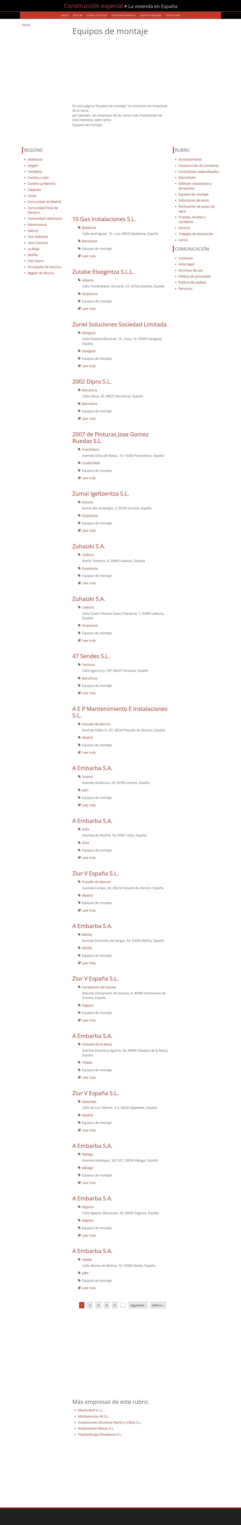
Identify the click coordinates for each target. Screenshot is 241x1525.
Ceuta (32, 196)
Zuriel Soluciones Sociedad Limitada (119, 324)
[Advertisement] (45, 85)
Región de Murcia (41, 273)
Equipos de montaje (193, 194)
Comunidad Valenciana (45, 218)
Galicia (33, 230)
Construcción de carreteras (199, 165)
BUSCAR (77, 15)
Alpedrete (89, 1101)
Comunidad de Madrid (44, 202)
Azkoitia (88, 280)
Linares (87, 776)
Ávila (85, 843)
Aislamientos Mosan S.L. (96, 1428)
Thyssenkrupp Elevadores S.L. (100, 1434)
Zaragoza (88, 333)
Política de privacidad (194, 276)
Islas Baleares (38, 236)
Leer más (89, 256)
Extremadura (37, 224)
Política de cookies (192, 282)
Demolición (187, 177)
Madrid (87, 737)
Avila (85, 829)
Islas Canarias (38, 243)
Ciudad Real (91, 463)
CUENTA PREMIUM (150, 15)
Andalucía (35, 159)
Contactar (186, 258)
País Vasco (36, 261)
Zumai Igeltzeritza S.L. (100, 493)
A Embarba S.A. (92, 768)
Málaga (87, 1168)
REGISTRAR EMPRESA (123, 15)
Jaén (85, 790)
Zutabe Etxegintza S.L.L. (103, 271)
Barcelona (89, 241)
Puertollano (90, 449)
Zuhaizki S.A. (88, 546)
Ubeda (87, 1259)
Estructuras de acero (194, 200)
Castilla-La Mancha (42, 183)
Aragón (33, 165)
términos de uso (191, 270)
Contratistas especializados (199, 171)
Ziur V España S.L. (95, 873)
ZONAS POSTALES (97, 15)
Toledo (87, 1062)
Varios (183, 240)
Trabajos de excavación (196, 234)
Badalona (89, 227)
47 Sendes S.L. (91, 656)
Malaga (87, 1154)
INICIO (65, 15)
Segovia (88, 1005)
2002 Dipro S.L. (92, 381)
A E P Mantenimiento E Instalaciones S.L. (119, 712)
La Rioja (33, 249)
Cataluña (34, 190)
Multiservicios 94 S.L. (93, 1416)
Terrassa (88, 664)
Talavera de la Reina (97, 1044)
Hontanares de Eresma (99, 987)
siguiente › (138, 1305)
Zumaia (87, 502)
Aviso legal (186, 264)
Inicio (26, 25)
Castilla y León (38, 177)
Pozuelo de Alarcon (96, 724)
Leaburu (88, 555)
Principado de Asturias (44, 267)
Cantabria (35, 171)
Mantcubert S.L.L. (91, 1410)
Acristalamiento (190, 159)
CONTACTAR (173, 15)
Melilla (33, 255)
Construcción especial (93, 6)
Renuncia (185, 288)
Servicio (184, 228)
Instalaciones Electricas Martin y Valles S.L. (109, 1422)
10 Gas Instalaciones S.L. (104, 219)
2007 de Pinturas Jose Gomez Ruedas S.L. (110, 437)
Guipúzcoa (90, 294)
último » (158, 1305)
